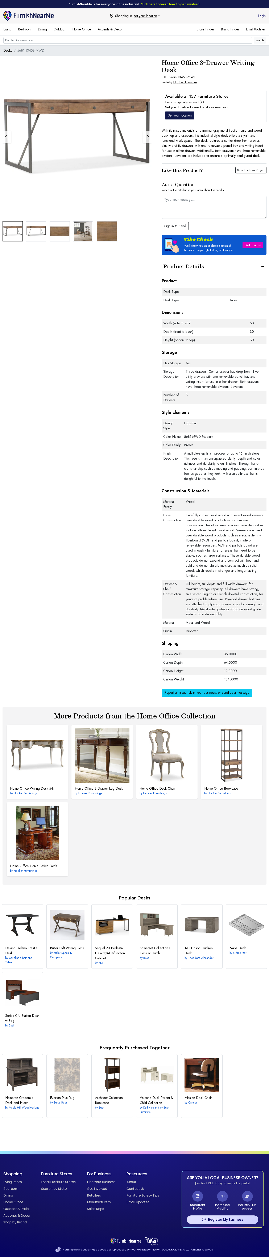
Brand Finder (230, 29)
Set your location (180, 115)
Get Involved (97, 1188)
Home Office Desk (33, 866)
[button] (147, 137)
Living (7, 29)
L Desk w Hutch (155, 951)
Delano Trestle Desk (21, 951)
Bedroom (24, 29)
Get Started (252, 245)
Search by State (54, 1188)
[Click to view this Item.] (37, 755)
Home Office (81, 29)
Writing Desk (67, 948)
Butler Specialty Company (61, 955)
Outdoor (60, 29)
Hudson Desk (199, 951)
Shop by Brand (14, 1222)
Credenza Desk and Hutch (19, 1100)
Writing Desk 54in (32, 788)
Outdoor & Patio (16, 1208)
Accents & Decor (110, 29)
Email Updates (256, 29)
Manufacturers (99, 1202)
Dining (42, 29)
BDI (101, 963)
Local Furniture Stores (58, 1182)
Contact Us (135, 1188)
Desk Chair (157, 788)
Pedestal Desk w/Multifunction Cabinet (110, 953)
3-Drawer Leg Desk (99, 788)
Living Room (12, 1182)
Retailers (94, 1195)
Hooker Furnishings (25, 793)
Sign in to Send (175, 226)
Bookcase (221, 788)
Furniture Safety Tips (143, 1195)
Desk (237, 948)
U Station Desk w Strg (22, 1018)
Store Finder (205, 29)
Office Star (240, 953)
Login (262, 15)
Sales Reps (95, 1208)
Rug (62, 1097)
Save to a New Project (251, 170)
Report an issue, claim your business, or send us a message (206, 692)
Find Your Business (101, 1182)
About (131, 1182)
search (260, 40)
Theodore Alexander (201, 958)
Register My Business (223, 1219)
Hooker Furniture (185, 82)
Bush (146, 958)
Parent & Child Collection (156, 1100)
